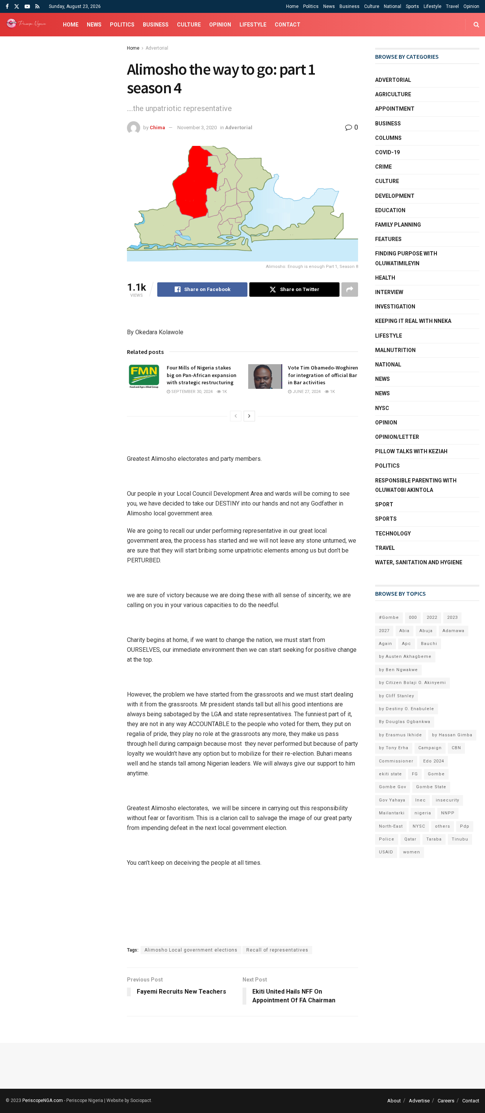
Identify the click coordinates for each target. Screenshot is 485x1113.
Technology (393, 534)
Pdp (464, 826)
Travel (452, 6)
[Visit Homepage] (28, 25)
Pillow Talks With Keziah (411, 451)
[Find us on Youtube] (27, 6)
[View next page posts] (249, 416)
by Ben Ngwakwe (398, 669)
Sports (412, 6)
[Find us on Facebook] (7, 6)
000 (413, 617)
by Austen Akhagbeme (405, 656)
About (394, 1101)
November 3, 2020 (197, 127)
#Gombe (389, 617)
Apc (406, 643)
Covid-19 (387, 152)
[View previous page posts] (235, 416)
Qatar (410, 839)
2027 (384, 630)
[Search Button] (476, 24)
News (329, 6)
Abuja (426, 630)
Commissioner (396, 761)
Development (395, 196)
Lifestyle (432, 6)
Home (292, 6)
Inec (420, 800)
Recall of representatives (277, 950)
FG (415, 774)
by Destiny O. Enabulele (406, 708)
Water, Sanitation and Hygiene (418, 562)
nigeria (423, 813)
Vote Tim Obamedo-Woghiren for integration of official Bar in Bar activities (323, 375)
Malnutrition (395, 350)
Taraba (434, 839)
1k (224, 391)
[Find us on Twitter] (16, 6)
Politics (311, 6)
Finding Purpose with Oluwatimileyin (406, 258)
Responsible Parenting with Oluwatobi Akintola (416, 485)
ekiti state (390, 774)
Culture (371, 6)
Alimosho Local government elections (191, 950)
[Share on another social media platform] (349, 289)
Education (390, 210)
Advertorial (157, 48)
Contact (287, 25)
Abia (404, 630)
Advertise (419, 1101)
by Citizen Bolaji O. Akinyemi (412, 682)
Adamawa (454, 630)
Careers (446, 1101)
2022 (432, 617)
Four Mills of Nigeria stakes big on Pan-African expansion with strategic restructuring (201, 375)
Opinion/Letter (397, 437)
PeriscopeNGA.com (42, 1100)
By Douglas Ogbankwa (404, 721)
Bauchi (429, 643)
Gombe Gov (392, 786)
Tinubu (460, 839)
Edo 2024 (433, 761)
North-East (391, 826)
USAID (386, 852)
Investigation (395, 307)
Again (385, 643)
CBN (456, 747)
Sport (384, 504)
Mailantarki (392, 813)
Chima (157, 127)
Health (385, 278)
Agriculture (393, 94)
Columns (388, 138)
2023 (452, 617)
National (392, 6)
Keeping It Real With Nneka (413, 321)
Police (386, 839)
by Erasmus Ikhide (400, 735)
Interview (389, 292)
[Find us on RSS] (37, 6)
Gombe (436, 774)
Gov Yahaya (392, 800)
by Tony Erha (393, 747)
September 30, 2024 (191, 391)
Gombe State (431, 786)
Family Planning (398, 225)
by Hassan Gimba (452, 735)
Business (350, 6)
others (442, 826)
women (411, 852)
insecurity (447, 800)
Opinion (471, 6)
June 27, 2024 (306, 391)
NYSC (382, 408)
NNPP (448, 813)
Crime (383, 167)
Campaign (430, 747)
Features (388, 239)
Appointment (395, 109)
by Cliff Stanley (396, 695)
